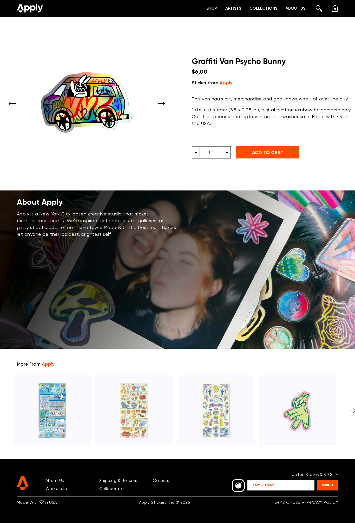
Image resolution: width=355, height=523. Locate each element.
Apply (226, 83)
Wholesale (56, 488)
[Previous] (12, 103)
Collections (263, 8)
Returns (129, 480)
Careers (161, 480)
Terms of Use (286, 502)
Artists (233, 8)
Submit (327, 485)
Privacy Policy (322, 502)
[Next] (161, 103)
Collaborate (111, 488)
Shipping (108, 480)
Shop (211, 8)
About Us (295, 8)
